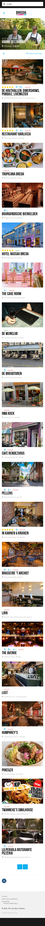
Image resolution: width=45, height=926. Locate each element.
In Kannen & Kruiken (15, 533)
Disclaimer (6, 901)
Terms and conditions (10, 899)
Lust (5, 692)
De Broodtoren (12, 373)
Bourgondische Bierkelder (20, 214)
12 (6, 210)
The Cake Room (11, 293)
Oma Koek (8, 413)
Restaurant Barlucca (16, 134)
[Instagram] (4, 881)
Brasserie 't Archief (15, 573)
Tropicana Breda (13, 174)
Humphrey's (10, 732)
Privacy (4, 896)
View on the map (35, 53)
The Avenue (9, 653)
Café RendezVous (13, 453)
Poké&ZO (7, 770)
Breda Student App (11, 903)
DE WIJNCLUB (10, 333)
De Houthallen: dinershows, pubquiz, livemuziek (21, 92)
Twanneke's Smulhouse (17, 810)
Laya (5, 613)
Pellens (7, 493)
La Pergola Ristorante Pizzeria (17, 851)
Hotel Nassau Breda (15, 254)
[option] (22, 34)
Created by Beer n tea (9, 913)
